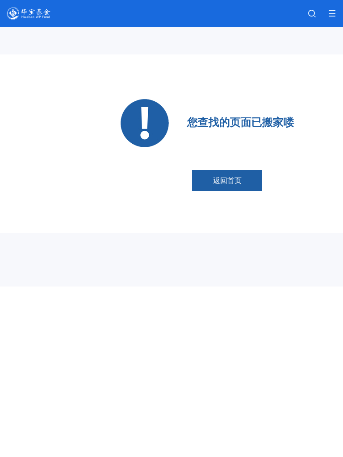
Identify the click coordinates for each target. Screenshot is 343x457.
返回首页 (227, 180)
